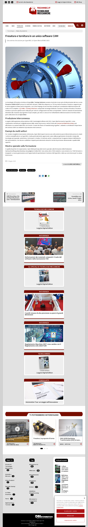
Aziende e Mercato (9, 475)
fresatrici (22, 170)
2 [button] (45, 448)
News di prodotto (21, 31)
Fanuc (8, 498)
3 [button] (47, 448)
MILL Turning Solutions (28, 108)
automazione (34, 475)
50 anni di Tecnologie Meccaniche (8, 467)
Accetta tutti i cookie (70, 511)
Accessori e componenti (33, 501)
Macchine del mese (13, 444)
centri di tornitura (12, 170)
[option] (17, 432)
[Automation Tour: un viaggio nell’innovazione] (44, 391)
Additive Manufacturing (34, 493)
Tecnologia (20, 26)
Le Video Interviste (9, 493)
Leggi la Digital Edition (64, 2)
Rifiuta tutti (70, 515)
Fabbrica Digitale (37, 26)
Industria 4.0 (34, 465)
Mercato (34, 470)
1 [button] (41, 448)
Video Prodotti (9, 481)
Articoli (67, 444)
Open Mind (32, 170)
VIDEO (54, 26)
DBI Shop (79, 2)
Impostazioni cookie (70, 520)
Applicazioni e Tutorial (9, 504)
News (13, 26)
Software (33, 482)
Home (7, 26)
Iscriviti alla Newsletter (26, 2)
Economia (27, 26)
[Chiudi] (84, 498)
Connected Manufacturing (65, 123)
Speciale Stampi (10, 487)
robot (34, 487)
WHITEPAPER (47, 26)
